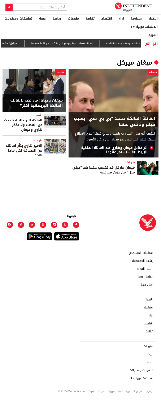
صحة (42, 18)
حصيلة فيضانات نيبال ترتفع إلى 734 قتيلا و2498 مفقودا (67, 43)
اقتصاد (106, 18)
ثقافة (90, 18)
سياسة (136, 18)
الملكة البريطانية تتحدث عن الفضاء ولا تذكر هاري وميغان (23, 125)
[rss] (10, 225)
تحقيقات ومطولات (18, 18)
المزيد (153, 35)
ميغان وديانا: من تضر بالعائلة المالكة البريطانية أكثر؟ (36, 103)
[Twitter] (65, 225)
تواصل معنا (145, 277)
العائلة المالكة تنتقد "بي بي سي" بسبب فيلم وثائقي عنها (114, 121)
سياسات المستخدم (141, 253)
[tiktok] (21, 225)
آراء (121, 18)
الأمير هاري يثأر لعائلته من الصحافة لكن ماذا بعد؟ (23, 150)
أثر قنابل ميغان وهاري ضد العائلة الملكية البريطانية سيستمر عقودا (114, 150)
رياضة (56, 18)
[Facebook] (76, 225)
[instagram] (54, 225)
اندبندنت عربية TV (144, 27)
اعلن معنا (147, 285)
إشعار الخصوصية (142, 261)
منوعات (73, 18)
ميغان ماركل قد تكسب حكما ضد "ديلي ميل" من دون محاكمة (103, 169)
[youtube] (43, 225)
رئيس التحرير (145, 269)
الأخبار (153, 18)
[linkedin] (32, 225)
